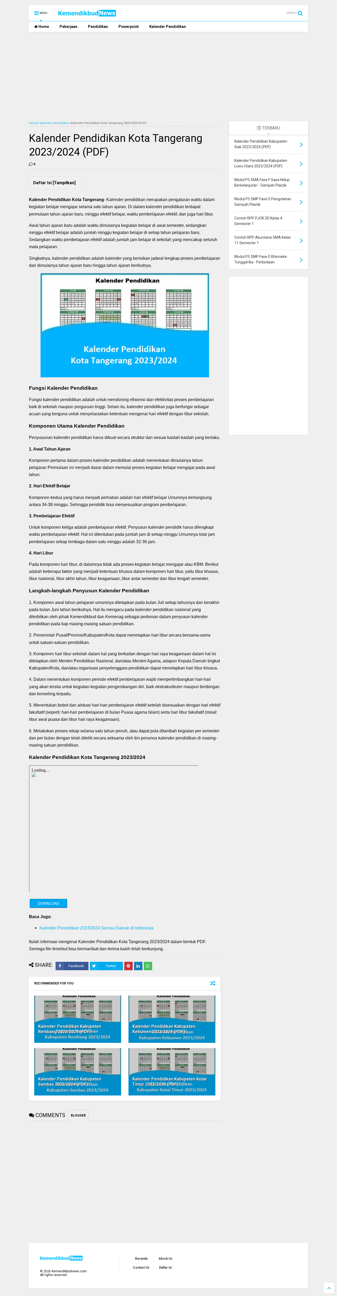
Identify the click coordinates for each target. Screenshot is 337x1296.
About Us (165, 1258)
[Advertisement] (168, 76)
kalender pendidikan (54, 123)
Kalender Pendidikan (167, 26)
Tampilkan (64, 182)
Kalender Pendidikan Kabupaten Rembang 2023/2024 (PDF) (69, 1029)
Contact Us (141, 1267)
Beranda (141, 1258)
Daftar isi (165, 1267)
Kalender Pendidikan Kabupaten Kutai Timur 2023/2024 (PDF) (169, 1082)
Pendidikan (98, 26)
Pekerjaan (68, 26)
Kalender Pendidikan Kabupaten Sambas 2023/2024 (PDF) (69, 1082)
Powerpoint (128, 26)
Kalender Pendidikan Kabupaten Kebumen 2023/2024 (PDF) (163, 1029)
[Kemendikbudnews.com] (87, 15)
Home (43, 26)
